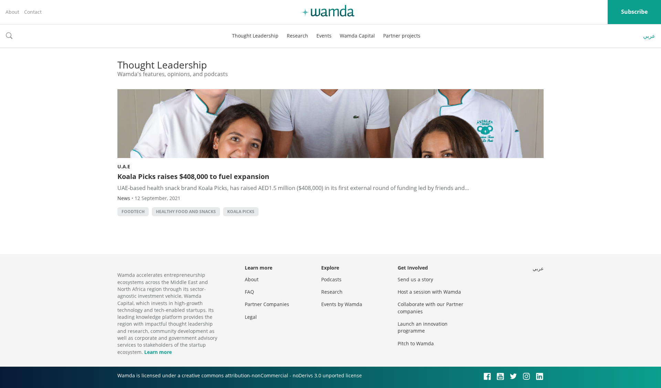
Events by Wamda (341, 304)
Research (297, 35)
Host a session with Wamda (429, 292)
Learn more (158, 352)
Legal (251, 317)
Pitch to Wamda (416, 343)
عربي (649, 36)
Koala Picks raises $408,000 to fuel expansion (193, 176)
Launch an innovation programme (423, 327)
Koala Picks (240, 211)
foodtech (133, 211)
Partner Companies (267, 304)
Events (324, 35)
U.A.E (123, 166)
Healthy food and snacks (186, 211)
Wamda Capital (357, 35)
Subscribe (634, 11)
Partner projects (401, 35)
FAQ (249, 292)
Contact (33, 12)
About (12, 12)
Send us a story (415, 279)
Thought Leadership (255, 35)
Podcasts (331, 279)
